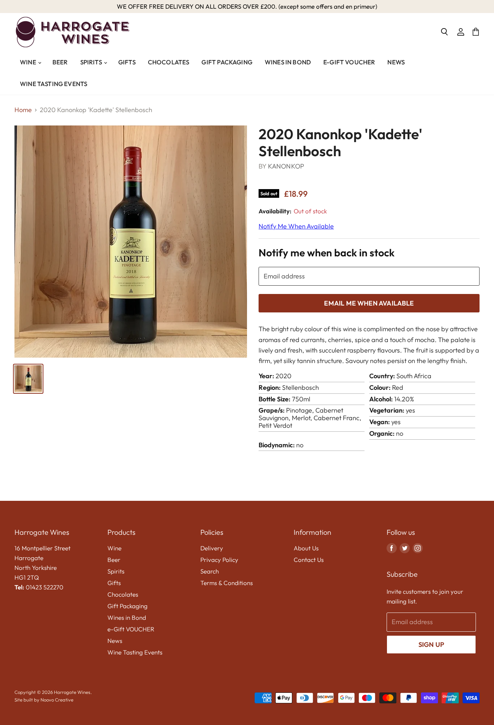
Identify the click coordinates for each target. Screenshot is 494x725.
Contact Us (309, 559)
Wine (28, 62)
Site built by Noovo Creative (43, 700)
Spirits (91, 62)
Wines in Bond (288, 62)
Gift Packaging (226, 62)
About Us (306, 548)
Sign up (431, 644)
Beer (60, 62)
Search (209, 571)
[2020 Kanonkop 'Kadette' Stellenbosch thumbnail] (28, 378)
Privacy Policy (219, 559)
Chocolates (168, 62)
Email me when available (369, 303)
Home (23, 110)
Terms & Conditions (226, 583)
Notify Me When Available (296, 226)
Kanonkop (286, 166)
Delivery (211, 548)
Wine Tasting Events (53, 84)
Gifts (127, 62)
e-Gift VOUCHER (349, 62)
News (396, 62)
